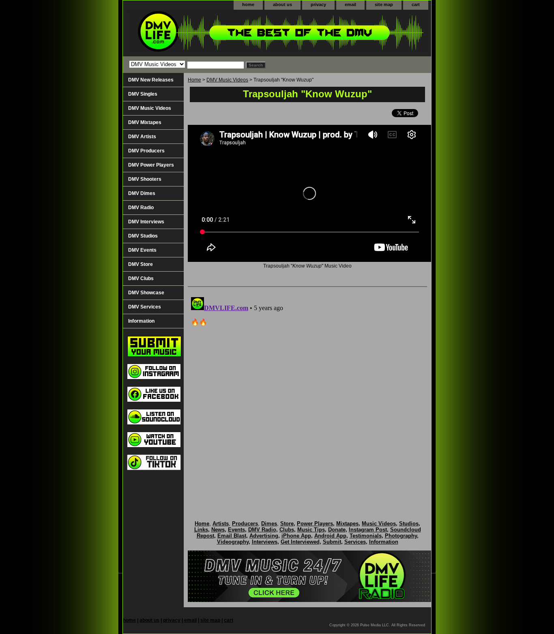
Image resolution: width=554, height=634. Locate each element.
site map (384, 4)
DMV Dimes (141, 193)
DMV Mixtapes (144, 122)
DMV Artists (142, 136)
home (248, 4)
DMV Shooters (144, 179)
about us (282, 4)
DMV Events (142, 250)
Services (355, 542)
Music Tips (311, 530)
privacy (318, 4)
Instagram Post (368, 530)
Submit (332, 542)
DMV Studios (143, 236)
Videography (233, 542)
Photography (401, 536)
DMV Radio (141, 207)
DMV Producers (146, 151)
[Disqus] (307, 395)
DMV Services (144, 307)
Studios (409, 523)
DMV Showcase (146, 293)
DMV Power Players (151, 165)
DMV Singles (142, 94)
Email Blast (231, 536)
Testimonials (366, 536)
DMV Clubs (141, 278)
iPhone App (296, 536)
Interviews (264, 542)
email (350, 4)
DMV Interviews (146, 222)
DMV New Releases (151, 80)
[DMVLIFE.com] (224, 33)
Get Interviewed (300, 542)
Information (141, 321)
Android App (330, 536)
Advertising (263, 536)
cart (416, 4)
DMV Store (140, 264)
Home (194, 80)
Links (201, 530)
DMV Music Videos (227, 80)
